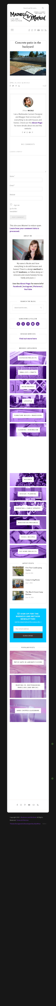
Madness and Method (28, 817)
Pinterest (37, 286)
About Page (25, 283)
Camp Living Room (33, 580)
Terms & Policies (22, 820)
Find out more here (28, 338)
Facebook (17, 286)
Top (43, 824)
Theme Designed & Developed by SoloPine (25, 824)
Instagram (27, 286)
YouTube (28, 289)
